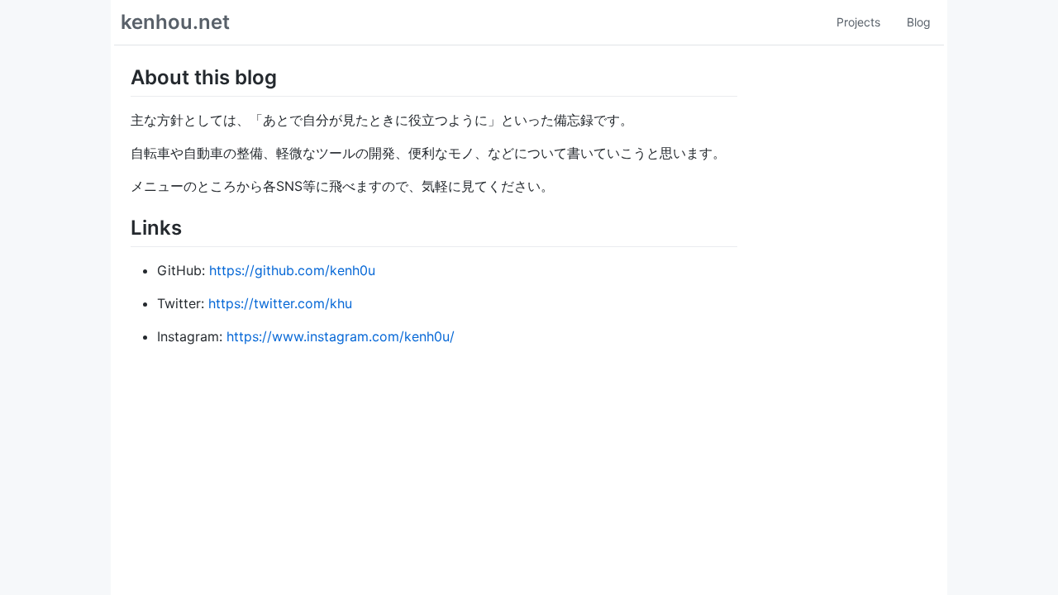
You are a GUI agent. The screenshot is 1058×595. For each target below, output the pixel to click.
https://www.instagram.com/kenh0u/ (340, 336)
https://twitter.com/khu (280, 303)
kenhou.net (175, 22)
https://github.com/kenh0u (292, 270)
